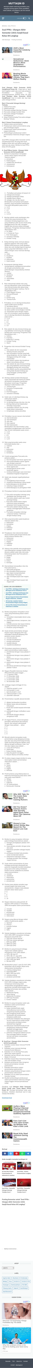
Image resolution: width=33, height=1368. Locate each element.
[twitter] (11, 1153)
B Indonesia (24, 1278)
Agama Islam (6, 1278)
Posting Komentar (17, 39)
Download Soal (7, 1098)
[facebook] (5, 1153)
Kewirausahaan (15, 1285)
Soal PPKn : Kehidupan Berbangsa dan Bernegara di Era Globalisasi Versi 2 (17, 589)
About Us (19, 1361)
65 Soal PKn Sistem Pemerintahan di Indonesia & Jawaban (16, 605)
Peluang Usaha (7, 1288)
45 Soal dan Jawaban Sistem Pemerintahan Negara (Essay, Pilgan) (16, 601)
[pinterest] (16, 1153)
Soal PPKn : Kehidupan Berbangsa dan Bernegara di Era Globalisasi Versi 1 (17, 593)
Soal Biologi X (24, 1288)
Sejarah (16, 1288)
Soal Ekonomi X (7, 1291)
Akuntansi (15, 1278)
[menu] (4, 18)
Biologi (5, 1281)
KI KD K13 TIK (26, 1281)
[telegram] (28, 1153)
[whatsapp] (22, 1153)
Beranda (8, 1361)
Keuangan (6, 1285)
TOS (13, 1361)
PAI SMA (24, 1285)
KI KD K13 (17, 1281)
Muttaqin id (16, 3)
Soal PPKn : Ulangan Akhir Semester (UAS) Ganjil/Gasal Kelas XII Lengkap (15, 33)
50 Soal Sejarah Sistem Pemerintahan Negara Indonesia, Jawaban (17, 597)
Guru (10, 1281)
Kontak (25, 1361)
